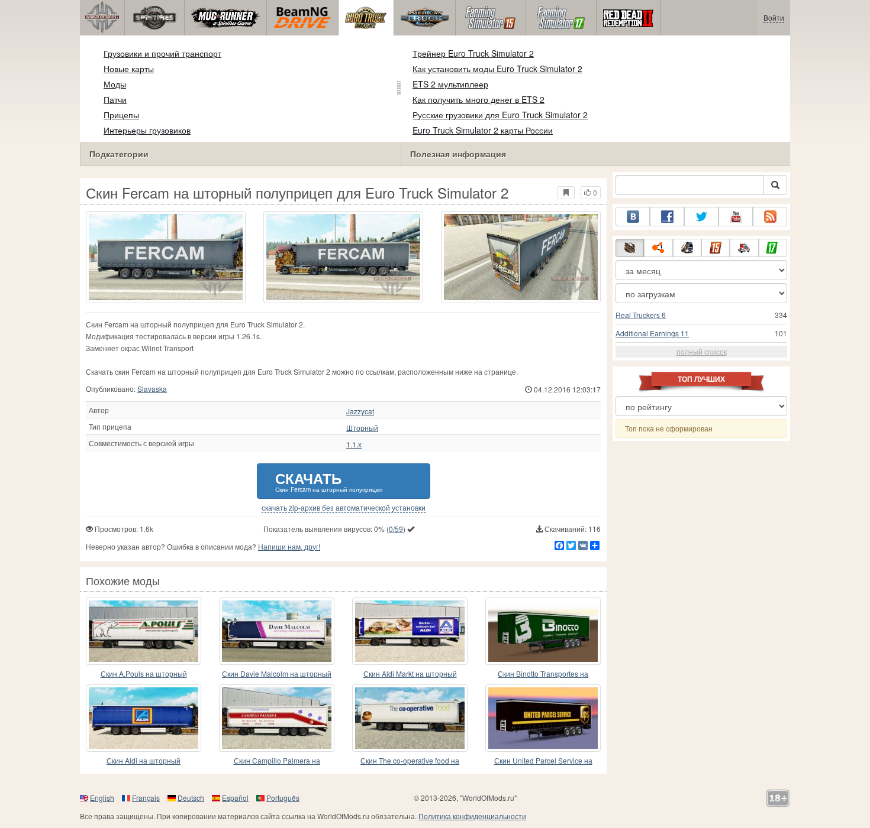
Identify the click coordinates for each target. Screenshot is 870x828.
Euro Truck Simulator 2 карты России (483, 130)
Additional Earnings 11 (652, 333)
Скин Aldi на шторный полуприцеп (144, 761)
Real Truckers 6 (641, 315)
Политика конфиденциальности (472, 816)
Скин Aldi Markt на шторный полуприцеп (410, 674)
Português (282, 798)
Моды (115, 84)
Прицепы (121, 115)
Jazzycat (360, 411)
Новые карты (129, 68)
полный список (701, 351)
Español (235, 798)
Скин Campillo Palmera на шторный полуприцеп (277, 761)
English (102, 798)
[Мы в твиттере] (701, 216)
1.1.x (354, 444)
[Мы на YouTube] (735, 216)
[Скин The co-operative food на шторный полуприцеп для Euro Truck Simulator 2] (410, 718)
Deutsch (191, 798)
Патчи (115, 99)
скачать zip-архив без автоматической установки (344, 507)
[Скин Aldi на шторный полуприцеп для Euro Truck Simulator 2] (143, 718)
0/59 (396, 529)
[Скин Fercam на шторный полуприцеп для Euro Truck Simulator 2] (166, 257)
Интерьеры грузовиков (147, 130)
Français (146, 798)
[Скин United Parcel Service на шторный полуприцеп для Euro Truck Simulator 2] (543, 718)
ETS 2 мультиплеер (450, 84)
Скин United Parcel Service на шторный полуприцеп (543, 761)
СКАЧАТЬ (328, 480)
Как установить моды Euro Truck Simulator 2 (497, 68)
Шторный (362, 428)
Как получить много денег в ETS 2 (478, 99)
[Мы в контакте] (633, 216)
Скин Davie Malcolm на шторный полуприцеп (276, 674)
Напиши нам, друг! (289, 546)
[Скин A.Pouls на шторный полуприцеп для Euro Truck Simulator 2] (143, 631)
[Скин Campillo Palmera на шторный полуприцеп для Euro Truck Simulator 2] (276, 718)
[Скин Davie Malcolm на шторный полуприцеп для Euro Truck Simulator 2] (276, 631)
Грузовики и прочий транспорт (162, 53)
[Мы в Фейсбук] (667, 216)
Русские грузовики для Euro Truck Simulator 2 (500, 115)
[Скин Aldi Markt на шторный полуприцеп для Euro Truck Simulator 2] (410, 631)
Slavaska (152, 389)
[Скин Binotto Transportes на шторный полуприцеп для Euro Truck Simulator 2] (543, 631)
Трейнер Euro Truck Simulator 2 (473, 53)
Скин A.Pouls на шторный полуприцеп (144, 674)
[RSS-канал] (770, 216)
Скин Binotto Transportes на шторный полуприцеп (543, 674)
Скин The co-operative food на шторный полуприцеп (409, 761)
